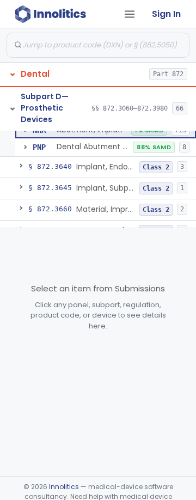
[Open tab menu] (129, 14)
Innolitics (64, 486)
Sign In (166, 14)
